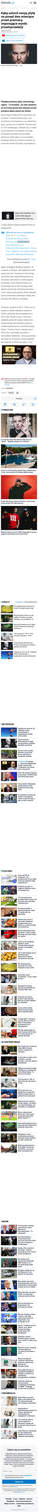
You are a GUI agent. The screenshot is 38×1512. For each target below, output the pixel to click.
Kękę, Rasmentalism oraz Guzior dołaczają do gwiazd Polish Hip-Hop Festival (25, 216)
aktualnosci (25, 8)
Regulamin (10, 1501)
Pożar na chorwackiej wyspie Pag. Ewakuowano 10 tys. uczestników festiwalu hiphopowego (18, 471)
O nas (15, 1499)
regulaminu (27, 1475)
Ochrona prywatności (23, 1501)
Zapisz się (19, 1482)
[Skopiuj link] (24, 404)
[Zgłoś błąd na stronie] (33, 404)
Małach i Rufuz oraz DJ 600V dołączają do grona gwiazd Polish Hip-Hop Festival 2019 (18, 533)
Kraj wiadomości (31, 602)
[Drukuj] (14, 404)
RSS (19, 1506)
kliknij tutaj (22, 1492)
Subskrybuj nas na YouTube (15, 35)
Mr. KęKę (32, 259)
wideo (11, 393)
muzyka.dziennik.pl (14, 8)
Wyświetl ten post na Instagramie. (20, 232)
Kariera (29, 1499)
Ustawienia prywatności (25, 1504)
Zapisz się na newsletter (14, 41)
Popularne (19, 602)
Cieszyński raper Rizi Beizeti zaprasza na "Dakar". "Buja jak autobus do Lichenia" (16, 440)
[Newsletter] (5, 404)
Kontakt (9, 1499)
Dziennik (3, 8)
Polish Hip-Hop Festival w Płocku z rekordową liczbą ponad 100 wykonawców (18, 502)
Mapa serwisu (9, 1504)
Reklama (22, 1499)
